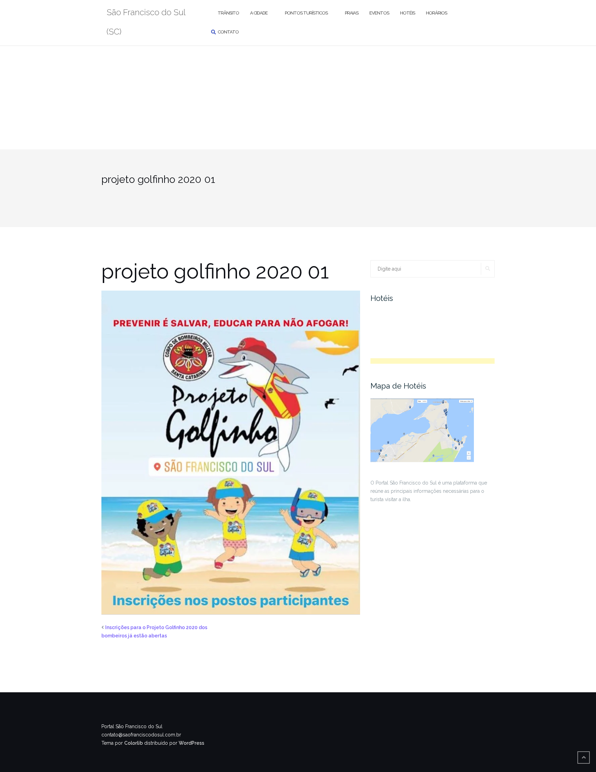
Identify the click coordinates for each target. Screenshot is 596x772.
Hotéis (407, 13)
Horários (436, 13)
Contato (228, 32)
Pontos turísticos (306, 13)
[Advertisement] (298, 97)
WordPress (191, 743)
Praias (351, 13)
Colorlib (133, 743)
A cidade (259, 13)
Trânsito (228, 13)
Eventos (379, 13)
